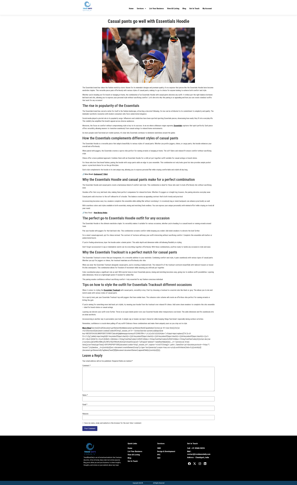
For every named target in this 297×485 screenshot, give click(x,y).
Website (85, 414)
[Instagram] (200, 463)
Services (140, 8)
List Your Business (156, 8)
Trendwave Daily (148, 483)
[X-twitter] (194, 463)
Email (84, 404)
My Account (207, 8)
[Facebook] (189, 463)
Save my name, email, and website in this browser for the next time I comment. (113, 423)
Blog (184, 8)
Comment (86, 366)
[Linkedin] (205, 463)
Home (131, 8)
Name (85, 395)
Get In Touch (194, 8)
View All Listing (173, 8)
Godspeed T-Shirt (101, 174)
